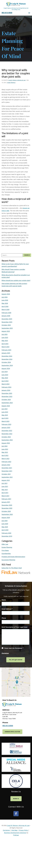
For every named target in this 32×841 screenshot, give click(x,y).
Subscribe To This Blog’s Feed (12, 568)
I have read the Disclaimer (13, 648)
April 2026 (5, 306)
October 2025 (6, 325)
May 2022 (5, 452)
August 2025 (6, 331)
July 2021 (4, 483)
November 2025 (7, 322)
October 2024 (6, 362)
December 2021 (7, 468)
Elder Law (5, 544)
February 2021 (6, 499)
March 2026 (5, 309)
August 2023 (6, 406)
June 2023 (5, 412)
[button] (29, 12)
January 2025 (6, 353)
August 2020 (6, 517)
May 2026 (5, 303)
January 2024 (6, 390)
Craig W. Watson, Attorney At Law (16, 80)
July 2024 (4, 372)
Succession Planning (8, 560)
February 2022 (6, 462)
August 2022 (6, 443)
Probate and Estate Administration (13, 557)
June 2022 (5, 449)
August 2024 (6, 368)
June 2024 (5, 375)
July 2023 (4, 409)
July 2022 (4, 446)
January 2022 (6, 465)
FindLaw (16, 835)
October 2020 (6, 511)
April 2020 (5, 530)
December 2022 (7, 431)
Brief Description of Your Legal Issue (14, 627)
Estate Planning (11, 82)
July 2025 (4, 334)
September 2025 (7, 328)
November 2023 (7, 396)
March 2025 (5, 347)
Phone (4, 618)
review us (16, 798)
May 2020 (5, 527)
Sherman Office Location (12, 731)
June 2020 (5, 524)
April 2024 (5, 381)
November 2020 (7, 508)
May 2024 (5, 378)
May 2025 (5, 341)
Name (4, 600)
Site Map (14, 830)
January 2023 (6, 427)
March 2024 (5, 384)
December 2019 (7, 536)
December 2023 (7, 393)
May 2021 (5, 490)
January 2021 (6, 502)
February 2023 (6, 424)
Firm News (5, 550)
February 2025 (6, 350)
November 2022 (7, 434)
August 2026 (6, 294)
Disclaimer (5, 653)
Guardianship (6, 553)
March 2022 (5, 459)
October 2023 (6, 399)
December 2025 (7, 319)
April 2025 (5, 344)
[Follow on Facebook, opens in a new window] (16, 813)
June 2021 (5, 486)
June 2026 (5, 300)
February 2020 (6, 533)
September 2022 (7, 440)
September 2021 (7, 477)
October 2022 (6, 437)
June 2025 (5, 337)
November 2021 (7, 471)
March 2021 (5, 496)
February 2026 (6, 313)
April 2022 (5, 455)
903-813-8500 (7, 13)
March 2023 (5, 421)
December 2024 (7, 356)
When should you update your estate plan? (16, 280)
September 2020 (7, 514)
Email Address (7, 609)
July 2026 (4, 297)
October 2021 (6, 474)
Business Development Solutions (15, 833)
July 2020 (4, 521)
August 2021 (6, 480)
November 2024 (7, 359)
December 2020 (7, 505)
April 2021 (5, 493)
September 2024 (7, 365)
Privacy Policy (23, 830)
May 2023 (5, 415)
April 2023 (5, 418)
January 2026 (6, 316)
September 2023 (7, 403)
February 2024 (6, 387)
